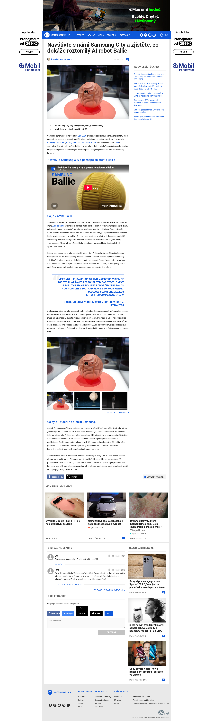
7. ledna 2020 (117, 304)
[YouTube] (150, 35)
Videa (101, 35)
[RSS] (68, 706)
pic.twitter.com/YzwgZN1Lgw (104, 294)
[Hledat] (167, 35)
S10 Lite (80, 143)
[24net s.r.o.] (163, 714)
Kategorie (124, 35)
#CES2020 (93, 291)
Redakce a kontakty (103, 697)
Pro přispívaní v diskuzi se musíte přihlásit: (63, 604)
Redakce (49, 538)
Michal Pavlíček (135, 592)
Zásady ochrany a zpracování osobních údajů (151, 703)
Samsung (160, 477)
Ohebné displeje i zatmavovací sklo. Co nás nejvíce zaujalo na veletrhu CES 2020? (149, 76)
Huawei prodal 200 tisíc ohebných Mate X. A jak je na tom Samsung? (148, 94)
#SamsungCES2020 (112, 291)
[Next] (119, 364)
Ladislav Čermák (94, 538)
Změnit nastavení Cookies (143, 700)
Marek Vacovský (135, 680)
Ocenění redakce (102, 700)
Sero (117, 143)
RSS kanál (99, 706)
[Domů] (57, 35)
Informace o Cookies (141, 697)
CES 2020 (82, 136)
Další (109, 613)
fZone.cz (118, 703)
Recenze (79, 35)
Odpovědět (59, 564)
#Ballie (70, 279)
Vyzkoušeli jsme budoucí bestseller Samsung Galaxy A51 (149, 118)
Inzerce (98, 703)
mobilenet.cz (119, 697)
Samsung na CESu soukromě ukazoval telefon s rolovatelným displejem (147, 103)
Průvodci (111, 35)
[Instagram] (154, 35)
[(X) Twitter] (145, 35)
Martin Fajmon (136, 538)
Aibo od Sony (58, 226)
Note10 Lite (91, 143)
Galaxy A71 (71, 143)
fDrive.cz (117, 700)
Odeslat (111, 632)
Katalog (91, 35)
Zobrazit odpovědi (65, 584)
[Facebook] (141, 35)
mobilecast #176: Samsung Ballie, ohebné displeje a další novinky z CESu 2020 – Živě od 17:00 (148, 86)
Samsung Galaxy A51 (56, 143)
